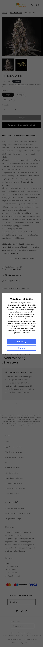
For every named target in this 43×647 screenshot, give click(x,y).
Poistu (21, 348)
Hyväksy (21, 341)
